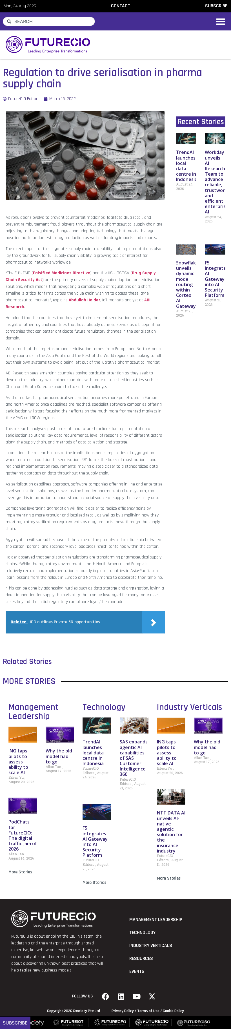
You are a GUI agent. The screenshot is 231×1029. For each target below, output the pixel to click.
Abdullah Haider (84, 300)
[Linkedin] (121, 996)
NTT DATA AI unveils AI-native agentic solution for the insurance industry (171, 832)
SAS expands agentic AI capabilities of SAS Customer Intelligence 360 (134, 758)
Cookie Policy (173, 1010)
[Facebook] (106, 996)
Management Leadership (33, 711)
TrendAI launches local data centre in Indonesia (93, 753)
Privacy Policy (123, 1010)
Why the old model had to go (59, 756)
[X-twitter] (152, 996)
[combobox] (49, 21)
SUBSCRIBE (216, 6)
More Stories (20, 872)
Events (137, 971)
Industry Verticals (189, 707)
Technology (104, 707)
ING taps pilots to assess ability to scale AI (18, 762)
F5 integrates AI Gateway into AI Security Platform (216, 279)
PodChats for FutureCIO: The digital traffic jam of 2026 (22, 835)
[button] (220, 21)
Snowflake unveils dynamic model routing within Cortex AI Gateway (187, 284)
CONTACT (120, 6)
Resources (141, 958)
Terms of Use (148, 1010)
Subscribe (15, 1023)
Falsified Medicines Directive (61, 273)
